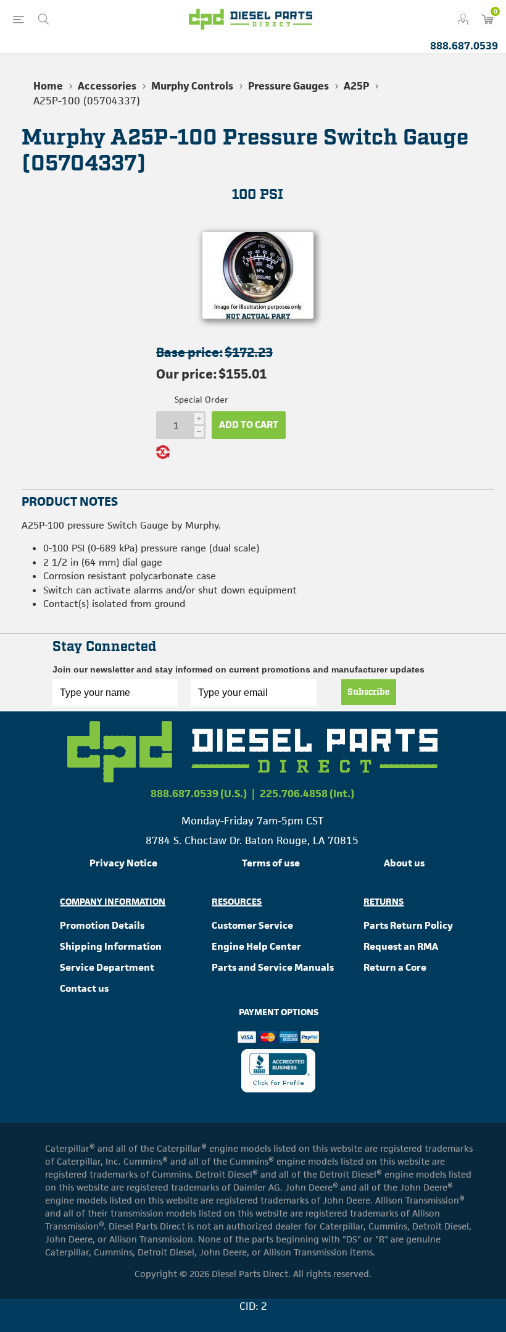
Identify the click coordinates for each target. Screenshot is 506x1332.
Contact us (84, 988)
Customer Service (252, 925)
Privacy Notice (123, 863)
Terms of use (271, 863)
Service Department (107, 967)
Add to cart (248, 424)
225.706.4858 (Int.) (307, 793)
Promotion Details (102, 925)
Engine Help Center (256, 946)
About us (404, 863)
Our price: (186, 374)
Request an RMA (400, 946)
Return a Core (394, 967)
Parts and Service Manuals (273, 967)
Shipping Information (111, 946)
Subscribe (368, 692)
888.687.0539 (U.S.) (199, 793)
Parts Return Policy (408, 925)
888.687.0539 (464, 45)
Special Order (201, 399)
